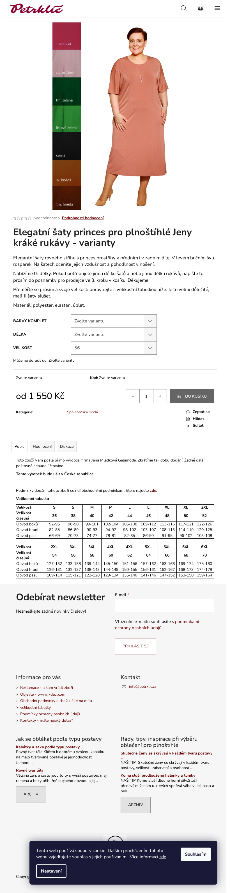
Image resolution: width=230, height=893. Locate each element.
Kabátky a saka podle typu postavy (48, 747)
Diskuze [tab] (66, 446)
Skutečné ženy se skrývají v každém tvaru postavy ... (166, 755)
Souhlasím (195, 854)
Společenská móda (82, 412)
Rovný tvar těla (29, 770)
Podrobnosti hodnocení (83, 218)
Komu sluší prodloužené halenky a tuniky (158, 775)
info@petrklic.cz (142, 686)
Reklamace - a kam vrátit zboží (46, 687)
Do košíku (196, 396)
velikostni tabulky (35, 707)
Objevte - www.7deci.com (42, 694)
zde (162, 857)
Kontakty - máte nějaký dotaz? (46, 720)
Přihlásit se (136, 646)
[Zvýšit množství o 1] (160, 396)
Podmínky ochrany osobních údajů (50, 714)
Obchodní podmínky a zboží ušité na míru (56, 700)
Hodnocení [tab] (42, 446)
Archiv (31, 794)
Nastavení (51, 871)
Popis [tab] (19, 446)
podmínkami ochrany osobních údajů (157, 625)
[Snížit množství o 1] (133, 396)
